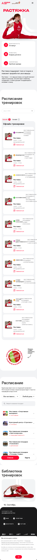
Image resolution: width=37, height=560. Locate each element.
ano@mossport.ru (8, 513)
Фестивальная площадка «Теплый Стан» (26, 300)
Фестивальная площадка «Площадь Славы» (18, 453)
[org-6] (33, 534)
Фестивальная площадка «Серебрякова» (28, 260)
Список (10, 458)
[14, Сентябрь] (18, 490)
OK (18, 557)
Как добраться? (19, 142)
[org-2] (11, 534)
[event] (18, 137)
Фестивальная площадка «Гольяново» (18, 442)
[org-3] (18, 534)
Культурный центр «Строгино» (20, 422)
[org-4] (26, 534)
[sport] (6, 3)
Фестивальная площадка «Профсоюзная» (30, 281)
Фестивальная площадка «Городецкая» (30, 175)
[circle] (14, 357)
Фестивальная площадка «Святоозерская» (18, 432)
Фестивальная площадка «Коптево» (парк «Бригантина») (27, 321)
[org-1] (4, 534)
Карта (27, 458)
